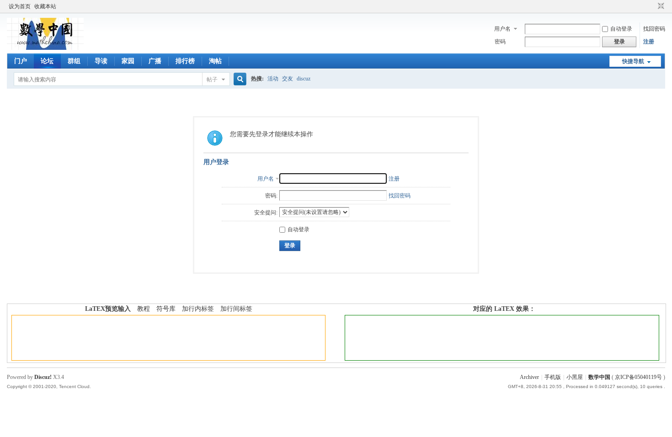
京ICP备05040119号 (638, 377)
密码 (500, 41)
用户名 (502, 29)
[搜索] (238, 79)
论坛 (47, 61)
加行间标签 (236, 308)
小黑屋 (574, 377)
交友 (287, 78)
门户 (20, 61)
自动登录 (621, 29)
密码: (271, 195)
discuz (303, 78)
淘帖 (215, 61)
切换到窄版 (660, 6)
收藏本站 (45, 6)
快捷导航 (633, 61)
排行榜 (185, 61)
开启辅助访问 (652, 6)
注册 (648, 41)
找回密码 (654, 29)
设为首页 (20, 6)
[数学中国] (45, 48)
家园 (128, 61)
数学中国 (599, 377)
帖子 (212, 79)
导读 (101, 61)
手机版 (552, 377)
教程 (143, 308)
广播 (155, 61)
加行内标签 (198, 308)
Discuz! (43, 377)
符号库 (166, 308)
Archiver (529, 377)
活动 (272, 78)
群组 (74, 61)
